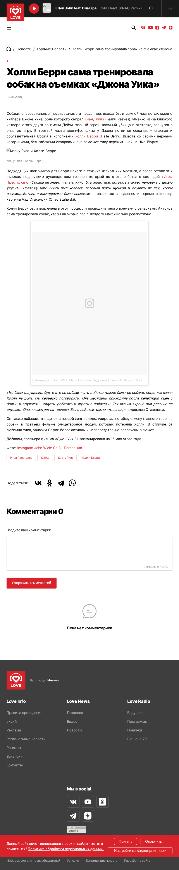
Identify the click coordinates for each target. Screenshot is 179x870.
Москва (53, 680)
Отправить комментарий (31, 583)
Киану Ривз (94, 119)
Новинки (134, 730)
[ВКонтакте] (38, 483)
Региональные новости (26, 739)
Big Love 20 (137, 739)
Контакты (14, 765)
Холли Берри (86, 136)
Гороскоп (75, 712)
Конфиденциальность (101, 860)
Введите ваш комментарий (29, 530)
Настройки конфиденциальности (140, 851)
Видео (72, 721)
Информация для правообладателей (33, 860)
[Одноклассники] (49, 483)
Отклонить (153, 841)
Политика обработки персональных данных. (66, 849)
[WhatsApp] (72, 483)
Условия (73, 860)
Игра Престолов (21, 457)
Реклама (14, 730)
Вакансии (14, 756)
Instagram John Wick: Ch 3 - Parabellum (49, 448)
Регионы (14, 747)
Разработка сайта (137, 860)
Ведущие (135, 712)
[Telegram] (61, 483)
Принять (125, 841)
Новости (24, 49)
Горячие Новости (52, 49)
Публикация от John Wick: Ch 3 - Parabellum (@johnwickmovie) (75, 380)
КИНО (45, 457)
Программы (137, 721)
